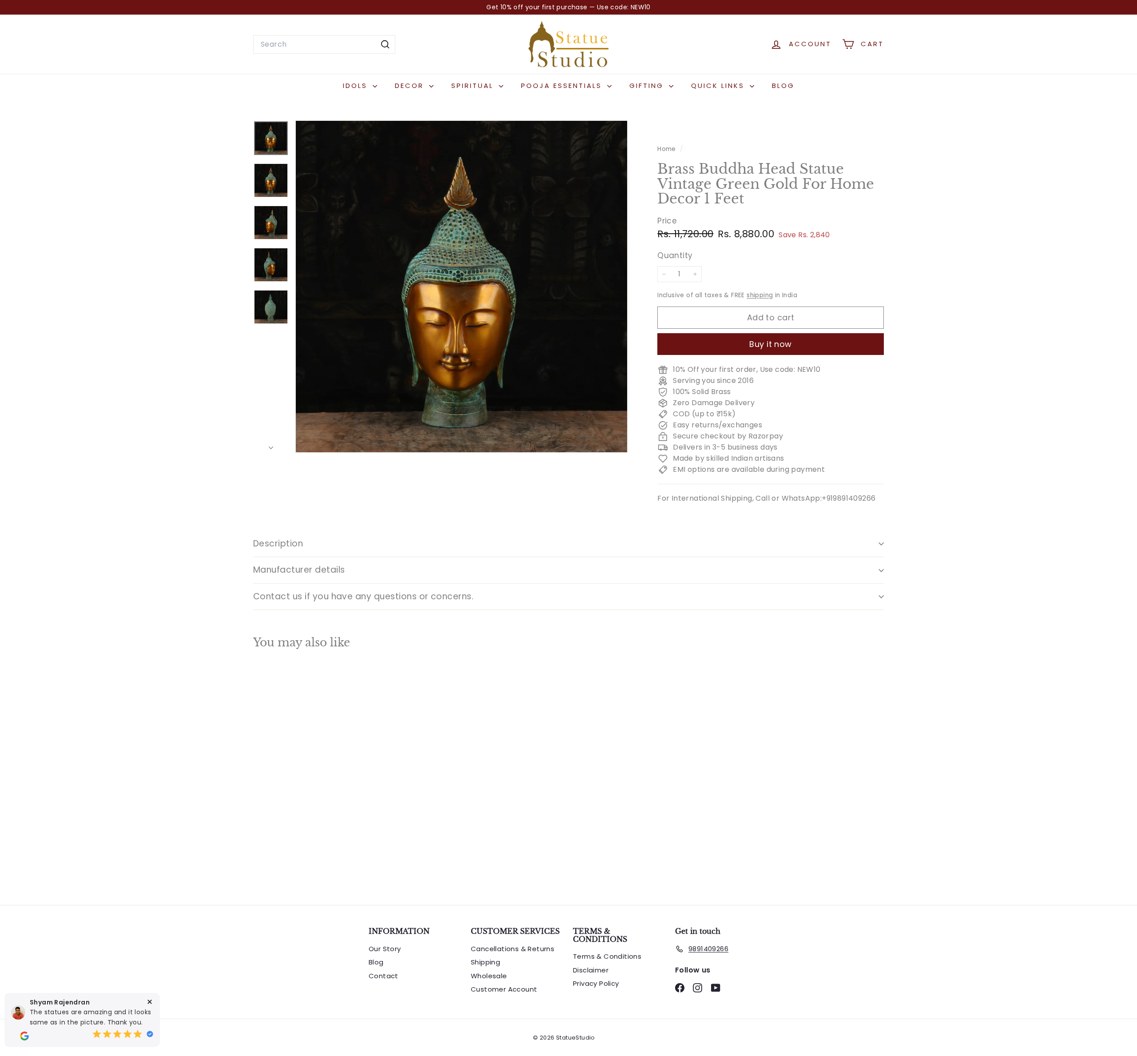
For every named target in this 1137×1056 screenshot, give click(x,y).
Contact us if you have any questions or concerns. (363, 596)
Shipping (485, 962)
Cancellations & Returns (512, 948)
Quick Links (719, 85)
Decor (411, 85)
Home (667, 149)
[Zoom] (461, 286)
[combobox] (324, 44)
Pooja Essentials (563, 85)
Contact (383, 975)
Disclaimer (590, 970)
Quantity (674, 256)
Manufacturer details (299, 570)
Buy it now (770, 344)
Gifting (648, 85)
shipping (760, 295)
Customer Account (504, 989)
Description (278, 544)
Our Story (385, 948)
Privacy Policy (596, 983)
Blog (783, 85)
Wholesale (489, 975)
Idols (356, 85)
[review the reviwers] (24, 1036)
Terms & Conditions (607, 956)
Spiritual (474, 85)
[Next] (271, 445)
